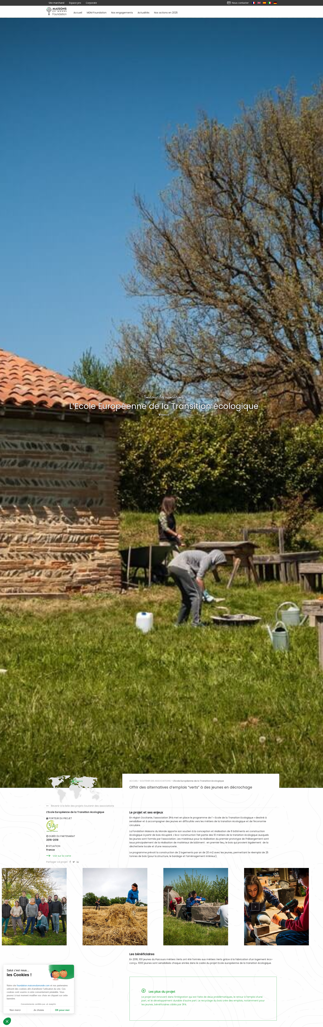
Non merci (15, 1010)
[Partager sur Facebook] (70, 862)
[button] (7, 1021)
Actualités (143, 12)
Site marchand (56, 3)
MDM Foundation (96, 12)
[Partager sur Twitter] (74, 862)
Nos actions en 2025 (166, 12)
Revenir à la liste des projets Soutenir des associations (82, 806)
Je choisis (38, 1010)
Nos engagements (122, 12)
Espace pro (75, 3)
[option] (40, 906)
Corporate (91, 3)
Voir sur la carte (62, 856)
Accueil (78, 12)
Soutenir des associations (155, 780)
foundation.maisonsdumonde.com (33, 985)
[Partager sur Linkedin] (78, 862)
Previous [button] (68, 906)
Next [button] (255, 906)
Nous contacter (240, 3)
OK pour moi (62, 1010)
